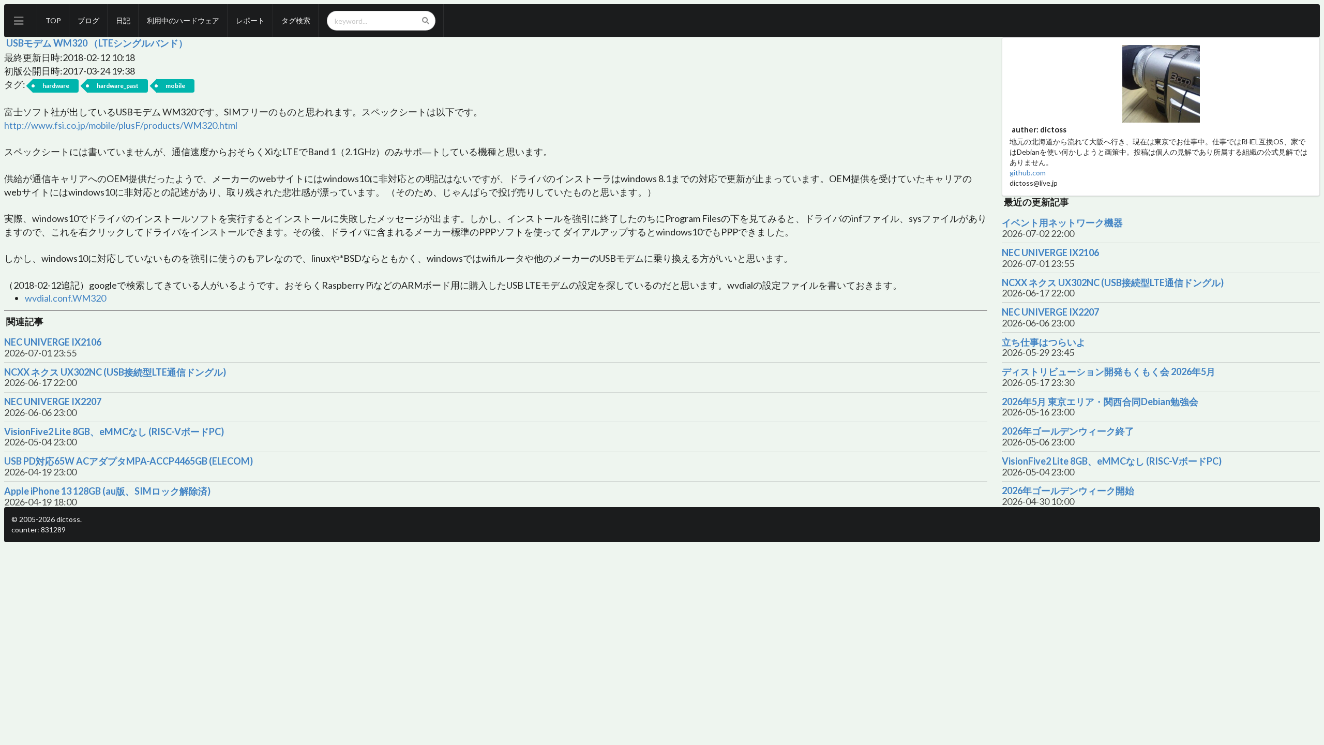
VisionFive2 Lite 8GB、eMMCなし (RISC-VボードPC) (114, 431)
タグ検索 (295, 20)
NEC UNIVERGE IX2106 (52, 342)
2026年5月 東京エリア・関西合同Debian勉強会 (1100, 401)
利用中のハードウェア (183, 20)
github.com (1028, 172)
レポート (250, 20)
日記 (123, 20)
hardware (55, 86)
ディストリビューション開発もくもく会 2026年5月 (1108, 371)
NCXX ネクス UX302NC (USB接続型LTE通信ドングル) (115, 372)
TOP (53, 20)
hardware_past (118, 86)
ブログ (88, 20)
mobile (175, 86)
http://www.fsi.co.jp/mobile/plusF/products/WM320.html (120, 125)
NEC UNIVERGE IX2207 (52, 401)
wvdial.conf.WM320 (65, 298)
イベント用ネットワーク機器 (1062, 222)
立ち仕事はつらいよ (1044, 342)
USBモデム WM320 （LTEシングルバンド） (97, 43)
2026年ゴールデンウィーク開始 (1068, 490)
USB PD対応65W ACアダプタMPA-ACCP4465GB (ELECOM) (128, 461)
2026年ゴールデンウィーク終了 (1068, 431)
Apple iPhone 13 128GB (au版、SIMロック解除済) (107, 491)
